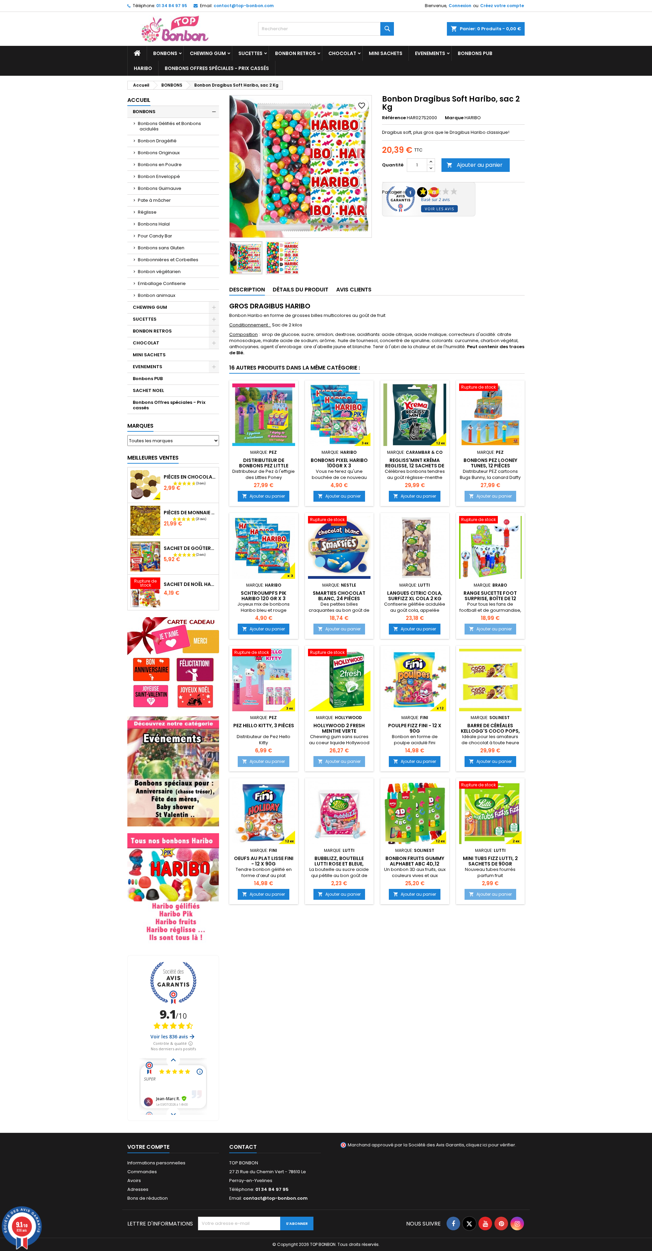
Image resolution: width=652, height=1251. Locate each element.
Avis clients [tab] (354, 289)
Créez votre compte (502, 5)
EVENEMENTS (430, 53)
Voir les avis (439, 208)
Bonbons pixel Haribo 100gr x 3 (339, 463)
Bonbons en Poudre (160, 164)
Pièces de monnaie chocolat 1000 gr (190, 512)
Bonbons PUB (475, 53)
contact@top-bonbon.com (244, 5)
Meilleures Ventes (153, 458)
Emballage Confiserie (162, 283)
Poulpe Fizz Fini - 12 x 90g (414, 728)
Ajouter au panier (475, 165)
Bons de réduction (147, 1198)
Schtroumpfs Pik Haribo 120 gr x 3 (263, 596)
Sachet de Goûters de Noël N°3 (190, 548)
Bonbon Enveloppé (159, 176)
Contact (243, 1147)
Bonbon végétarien (159, 271)
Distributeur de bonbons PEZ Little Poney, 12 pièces (263, 466)
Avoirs (134, 1180)
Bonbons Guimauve (159, 188)
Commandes (142, 1171)
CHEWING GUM (208, 53)
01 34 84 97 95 (171, 5)
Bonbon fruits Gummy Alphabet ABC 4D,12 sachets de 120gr (414, 864)
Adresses (137, 1189)
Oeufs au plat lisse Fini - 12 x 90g (263, 861)
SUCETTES (250, 53)
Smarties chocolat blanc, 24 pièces (339, 596)
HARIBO (143, 68)
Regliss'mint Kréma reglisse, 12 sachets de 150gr (414, 466)
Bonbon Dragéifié (157, 141)
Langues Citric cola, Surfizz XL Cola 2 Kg (414, 596)
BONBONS (165, 53)
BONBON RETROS (295, 53)
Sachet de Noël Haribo (190, 584)
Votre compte (148, 1147)
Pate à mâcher (154, 200)
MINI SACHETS (385, 53)
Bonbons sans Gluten (161, 248)
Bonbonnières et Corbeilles (168, 259)
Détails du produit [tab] (300, 289)
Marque (454, 118)
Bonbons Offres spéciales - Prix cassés (217, 68)
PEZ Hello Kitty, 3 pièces (263, 725)
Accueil (138, 100)
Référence (394, 118)
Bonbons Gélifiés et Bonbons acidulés (169, 126)
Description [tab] (247, 289)
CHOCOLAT (342, 53)
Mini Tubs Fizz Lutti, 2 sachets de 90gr (490, 861)
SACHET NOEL (148, 390)
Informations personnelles (156, 1163)
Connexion (460, 5)
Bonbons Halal (154, 224)
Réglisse (147, 212)
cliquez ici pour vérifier (490, 1145)
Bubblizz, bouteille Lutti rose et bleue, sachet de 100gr (339, 864)
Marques (140, 426)
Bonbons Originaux (159, 152)
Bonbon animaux (156, 295)
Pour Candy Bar (155, 236)
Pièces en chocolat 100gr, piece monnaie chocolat (190, 477)
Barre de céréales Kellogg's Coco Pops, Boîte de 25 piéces (490, 731)
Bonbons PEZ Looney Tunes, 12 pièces (490, 463)
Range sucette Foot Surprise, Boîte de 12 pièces (490, 598)
